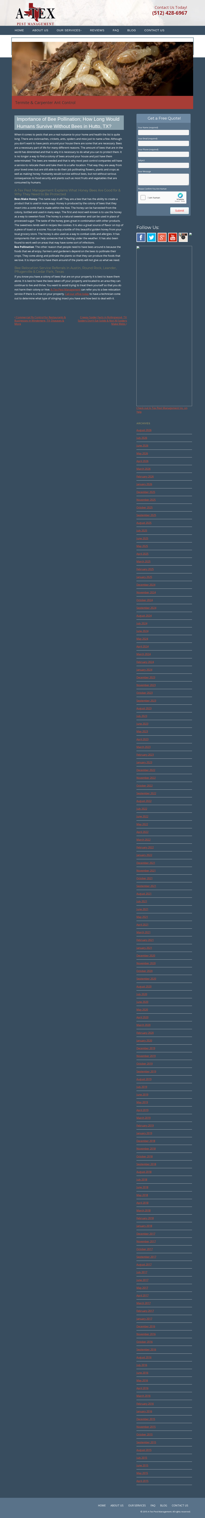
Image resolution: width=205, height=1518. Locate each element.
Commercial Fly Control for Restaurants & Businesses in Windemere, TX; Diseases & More (40, 321)
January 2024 (144, 669)
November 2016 (146, 1334)
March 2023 (143, 747)
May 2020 (142, 1009)
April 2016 (142, 1388)
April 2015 (142, 1481)
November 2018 (146, 1148)
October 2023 (144, 693)
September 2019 (146, 1071)
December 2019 (145, 1048)
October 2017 (144, 1249)
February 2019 (145, 1125)
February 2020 (145, 1033)
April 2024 (142, 646)
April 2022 (142, 832)
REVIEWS (97, 30)
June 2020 (142, 1002)
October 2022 (144, 785)
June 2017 (142, 1280)
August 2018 (144, 1172)
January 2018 (144, 1226)
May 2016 (142, 1380)
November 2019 (146, 1056)
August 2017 (144, 1264)
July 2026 (141, 438)
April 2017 (142, 1295)
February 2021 (145, 940)
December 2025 (145, 492)
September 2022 (146, 793)
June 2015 (142, 1465)
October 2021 (144, 878)
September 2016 (146, 1349)
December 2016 (145, 1326)
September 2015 (146, 1442)
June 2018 (142, 1187)
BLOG (131, 30)
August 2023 (144, 708)
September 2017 (146, 1257)
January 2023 (144, 762)
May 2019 (142, 1102)
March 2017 (143, 1303)
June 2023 (142, 723)
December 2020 (145, 955)
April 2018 (142, 1203)
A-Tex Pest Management (65, 289)
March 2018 (143, 1210)
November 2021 (146, 870)
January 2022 (144, 855)
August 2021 (144, 893)
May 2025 (142, 546)
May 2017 (142, 1288)
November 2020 (146, 963)
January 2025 (144, 577)
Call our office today (77, 294)
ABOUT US (40, 30)
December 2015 (145, 1419)
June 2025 (142, 538)
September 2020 (146, 978)
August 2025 (144, 523)
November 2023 (146, 685)
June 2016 (142, 1373)
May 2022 (142, 824)
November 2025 (146, 500)
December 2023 (145, 677)
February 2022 (145, 847)
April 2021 (142, 924)
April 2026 (142, 461)
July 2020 (141, 994)
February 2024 (145, 662)
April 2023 (142, 739)
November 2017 (146, 1241)
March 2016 (143, 1396)
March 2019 (143, 1118)
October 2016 (144, 1342)
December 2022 (145, 770)
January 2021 (144, 948)
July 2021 (141, 901)
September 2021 (146, 886)
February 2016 (145, 1403)
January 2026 (144, 484)
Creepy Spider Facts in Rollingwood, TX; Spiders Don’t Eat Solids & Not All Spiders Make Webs (102, 321)
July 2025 (141, 530)
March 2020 (143, 1025)
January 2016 (144, 1411)
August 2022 (144, 801)
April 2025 (142, 554)
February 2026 (145, 476)
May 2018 (142, 1195)
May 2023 (142, 731)
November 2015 (146, 1427)
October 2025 (144, 507)
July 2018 (141, 1179)
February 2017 (145, 1311)
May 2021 (142, 917)
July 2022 (141, 808)
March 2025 (143, 561)
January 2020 (144, 1040)
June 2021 (142, 909)
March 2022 (143, 839)
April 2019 (142, 1110)
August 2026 (144, 430)
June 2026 (142, 445)
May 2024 (142, 639)
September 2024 (146, 608)
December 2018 (145, 1141)
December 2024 (145, 584)
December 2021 (145, 863)
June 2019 (142, 1094)
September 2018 (146, 1164)
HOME (19, 30)
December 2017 (145, 1233)
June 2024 (142, 631)
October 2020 (144, 971)
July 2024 (141, 623)
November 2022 (146, 778)
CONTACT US (154, 30)
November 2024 (146, 592)
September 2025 (146, 515)
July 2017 (141, 1272)
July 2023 (141, 716)
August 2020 (144, 986)
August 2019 (144, 1079)
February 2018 (145, 1218)
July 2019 (141, 1087)
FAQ (116, 30)
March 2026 (143, 469)
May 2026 (142, 453)
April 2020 (142, 1017)
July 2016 (141, 1365)
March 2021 (143, 932)
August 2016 (144, 1357)
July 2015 (141, 1457)
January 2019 (144, 1133)
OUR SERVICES (68, 30)
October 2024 (144, 600)
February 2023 (145, 754)
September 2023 (146, 700)
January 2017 (144, 1318)
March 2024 (143, 654)
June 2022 (142, 816)
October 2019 (144, 1063)
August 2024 (144, 615)
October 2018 (144, 1156)
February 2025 (145, 569)
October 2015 (144, 1434)
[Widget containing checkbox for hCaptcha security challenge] (162, 197)
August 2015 (144, 1450)
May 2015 (142, 1473)
